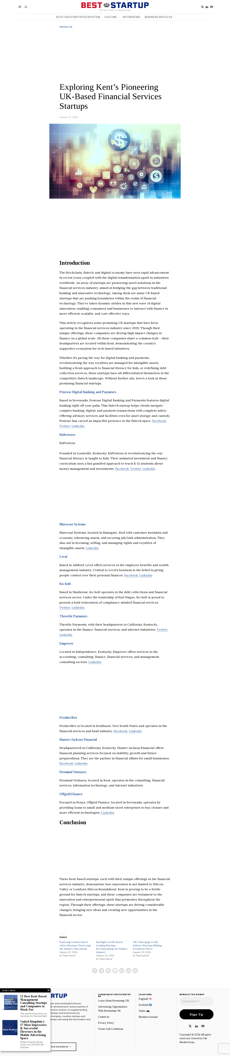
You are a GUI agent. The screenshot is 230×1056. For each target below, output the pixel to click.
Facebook (159, 421)
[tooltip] (202, 7)
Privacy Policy (106, 1022)
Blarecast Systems (72, 524)
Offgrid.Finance (71, 794)
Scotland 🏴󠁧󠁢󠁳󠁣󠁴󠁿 (145, 1004)
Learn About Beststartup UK (113, 1000)
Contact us (103, 1016)
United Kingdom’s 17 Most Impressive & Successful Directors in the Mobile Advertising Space (33, 1030)
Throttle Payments (73, 616)
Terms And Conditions (110, 1028)
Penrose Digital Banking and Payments (87, 392)
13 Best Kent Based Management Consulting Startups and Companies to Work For (33, 1003)
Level (63, 557)
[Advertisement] (115, 55)
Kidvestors (67, 434)
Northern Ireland (148, 1016)
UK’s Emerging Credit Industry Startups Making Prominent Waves (147, 945)
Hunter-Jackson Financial (78, 739)
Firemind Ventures (72, 772)
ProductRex (68, 717)
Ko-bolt (65, 584)
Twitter (64, 426)
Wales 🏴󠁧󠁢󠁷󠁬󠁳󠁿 (144, 1010)
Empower (66, 643)
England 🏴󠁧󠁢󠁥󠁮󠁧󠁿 (145, 998)
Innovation (65, 27)
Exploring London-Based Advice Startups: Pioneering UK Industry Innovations (75, 945)
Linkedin (78, 426)
